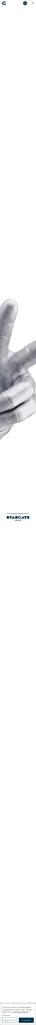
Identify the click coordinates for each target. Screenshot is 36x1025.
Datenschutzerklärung (20, 1012)
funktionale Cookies (10, 1020)
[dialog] (18, 1014)
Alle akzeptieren (26, 1020)
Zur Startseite (3, 3)
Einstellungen (6, 1015)
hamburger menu (33, 3)
